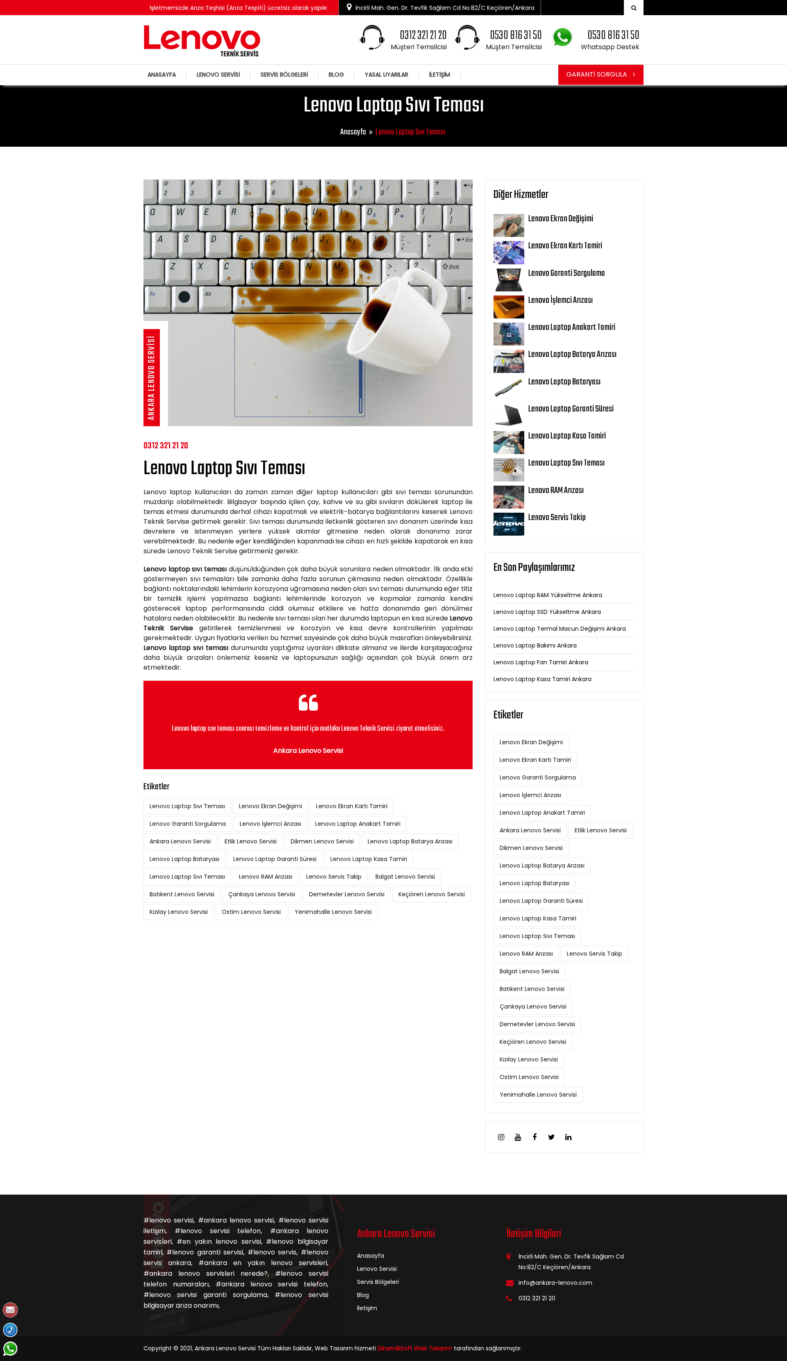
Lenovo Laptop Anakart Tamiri (357, 824)
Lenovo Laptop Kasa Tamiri (368, 859)
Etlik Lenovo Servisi (251, 841)
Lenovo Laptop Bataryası (184, 859)
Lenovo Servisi (377, 1269)
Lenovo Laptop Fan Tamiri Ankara (541, 662)
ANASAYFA (162, 74)
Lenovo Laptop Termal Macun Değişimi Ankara (560, 629)
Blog (363, 1295)
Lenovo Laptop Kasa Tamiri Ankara (542, 679)
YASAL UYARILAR (386, 74)
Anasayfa (353, 132)
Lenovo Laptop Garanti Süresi (274, 859)
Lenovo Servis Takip (334, 876)
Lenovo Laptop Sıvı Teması (187, 806)
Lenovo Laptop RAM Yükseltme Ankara (548, 595)
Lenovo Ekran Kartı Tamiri (351, 806)
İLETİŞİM (439, 74)
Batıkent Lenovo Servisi (182, 894)
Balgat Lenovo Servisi (405, 876)
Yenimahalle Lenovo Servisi (333, 912)
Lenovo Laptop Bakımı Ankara (535, 645)
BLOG (336, 74)
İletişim (367, 1308)
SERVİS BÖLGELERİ (284, 74)
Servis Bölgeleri (378, 1282)
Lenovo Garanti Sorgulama (188, 824)
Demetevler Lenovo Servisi (346, 894)
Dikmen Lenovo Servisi (322, 841)
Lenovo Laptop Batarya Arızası (410, 841)
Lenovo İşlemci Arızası (270, 824)
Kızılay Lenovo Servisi (179, 912)
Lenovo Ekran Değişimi (270, 806)
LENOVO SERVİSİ (218, 74)
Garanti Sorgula (597, 74)
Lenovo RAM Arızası (265, 876)
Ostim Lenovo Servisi (251, 912)
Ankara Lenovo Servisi (180, 841)
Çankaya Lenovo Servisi (261, 894)
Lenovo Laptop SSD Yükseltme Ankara (547, 612)
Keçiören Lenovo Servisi (431, 894)
